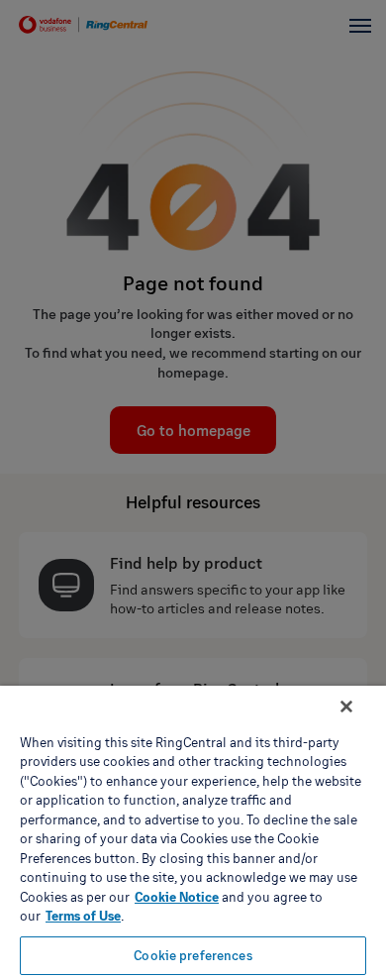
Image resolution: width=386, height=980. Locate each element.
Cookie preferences (192, 955)
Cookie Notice (177, 897)
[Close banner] (346, 706)
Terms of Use (83, 916)
